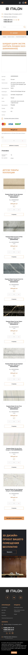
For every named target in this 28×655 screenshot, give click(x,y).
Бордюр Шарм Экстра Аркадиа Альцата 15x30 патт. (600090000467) (14, 196)
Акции (15, 614)
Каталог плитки (11, 36)
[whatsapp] (13, 20)
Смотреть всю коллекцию (14, 518)
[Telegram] (16, 20)
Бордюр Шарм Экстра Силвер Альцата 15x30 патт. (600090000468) (14, 238)
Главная (4, 36)
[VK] (14, 598)
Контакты (4, 615)
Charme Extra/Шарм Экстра (21, 36)
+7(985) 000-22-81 (7, 22)
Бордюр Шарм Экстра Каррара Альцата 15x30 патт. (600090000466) (14, 365)
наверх (25, 638)
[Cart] (19, 2)
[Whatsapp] (7, 633)
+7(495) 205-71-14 (7, 20)
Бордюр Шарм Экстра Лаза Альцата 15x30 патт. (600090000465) (14, 407)
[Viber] (18, 20)
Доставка (4, 610)
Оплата (3, 612)
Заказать (9, 552)
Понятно (14, 652)
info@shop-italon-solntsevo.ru (10, 17)
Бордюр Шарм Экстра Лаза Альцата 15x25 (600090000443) (14, 449)
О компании (4, 607)
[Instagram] (20, 598)
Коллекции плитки (18, 607)
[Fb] (7, 598)
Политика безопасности (7, 618)
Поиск (25, 27)
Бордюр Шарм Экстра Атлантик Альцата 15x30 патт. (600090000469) (14, 280)
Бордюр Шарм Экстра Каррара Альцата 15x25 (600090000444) (14, 490)
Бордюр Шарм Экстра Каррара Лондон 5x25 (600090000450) (14, 53)
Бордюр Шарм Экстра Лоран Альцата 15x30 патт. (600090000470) (14, 323)
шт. (2, 137)
